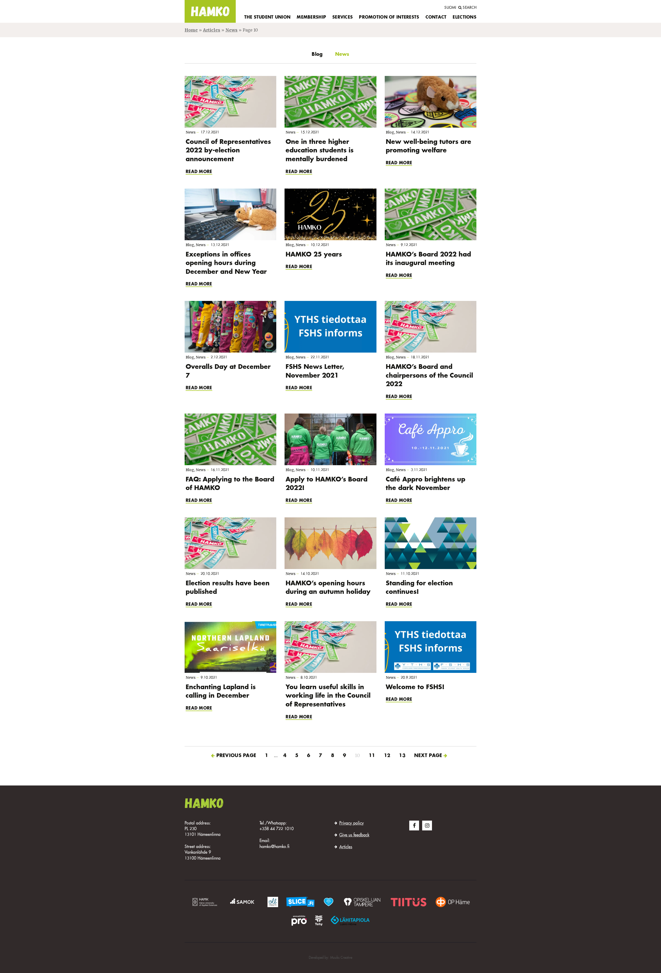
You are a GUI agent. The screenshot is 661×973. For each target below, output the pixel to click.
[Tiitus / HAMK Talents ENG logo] (409, 902)
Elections (464, 17)
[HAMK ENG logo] (204, 902)
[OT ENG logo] (362, 902)
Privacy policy (351, 823)
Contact (436, 17)
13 (402, 755)
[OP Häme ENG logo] (453, 902)
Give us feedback (354, 835)
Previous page (236, 755)
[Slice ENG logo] (300, 902)
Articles (211, 30)
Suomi (450, 8)
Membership (311, 17)
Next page (428, 755)
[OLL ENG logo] (272, 902)
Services (342, 17)
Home (191, 30)
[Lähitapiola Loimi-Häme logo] (350, 920)
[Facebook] (414, 825)
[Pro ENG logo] (299, 920)
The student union (267, 17)
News (231, 30)
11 (372, 755)
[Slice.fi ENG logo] (328, 902)
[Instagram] (427, 825)
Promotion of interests (389, 17)
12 (387, 755)
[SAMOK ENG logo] (243, 902)
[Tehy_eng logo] (318, 920)
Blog (317, 54)
